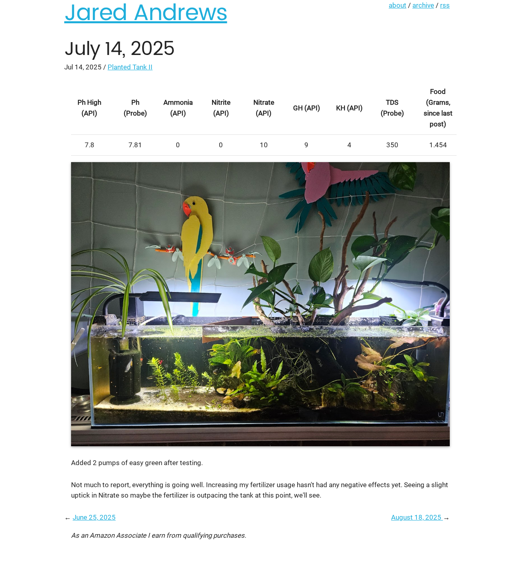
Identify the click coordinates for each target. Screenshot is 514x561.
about (397, 5)
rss (445, 5)
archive (423, 5)
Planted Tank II (130, 67)
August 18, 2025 (417, 517)
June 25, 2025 (94, 517)
